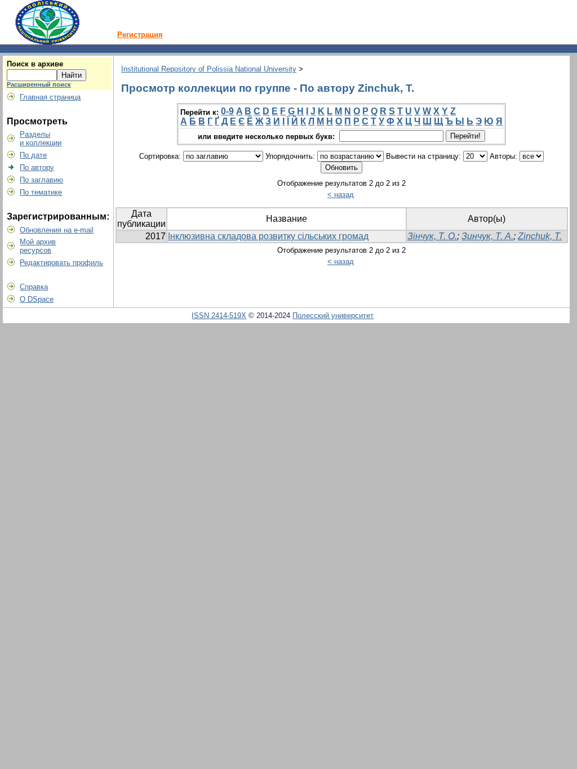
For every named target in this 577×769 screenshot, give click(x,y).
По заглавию (41, 180)
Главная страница (50, 97)
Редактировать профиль (61, 262)
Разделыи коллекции (40, 138)
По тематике (41, 192)
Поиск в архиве (35, 64)
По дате (33, 155)
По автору (37, 167)
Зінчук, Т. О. (432, 236)
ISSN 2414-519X (219, 315)
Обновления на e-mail (57, 230)
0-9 (227, 111)
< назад (340, 194)
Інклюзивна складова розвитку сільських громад (268, 236)
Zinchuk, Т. (540, 236)
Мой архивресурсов (38, 246)
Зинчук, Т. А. (487, 236)
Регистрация (140, 34)
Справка (34, 287)
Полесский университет (333, 315)
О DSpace (37, 299)
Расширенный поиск (39, 84)
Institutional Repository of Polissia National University (208, 69)
